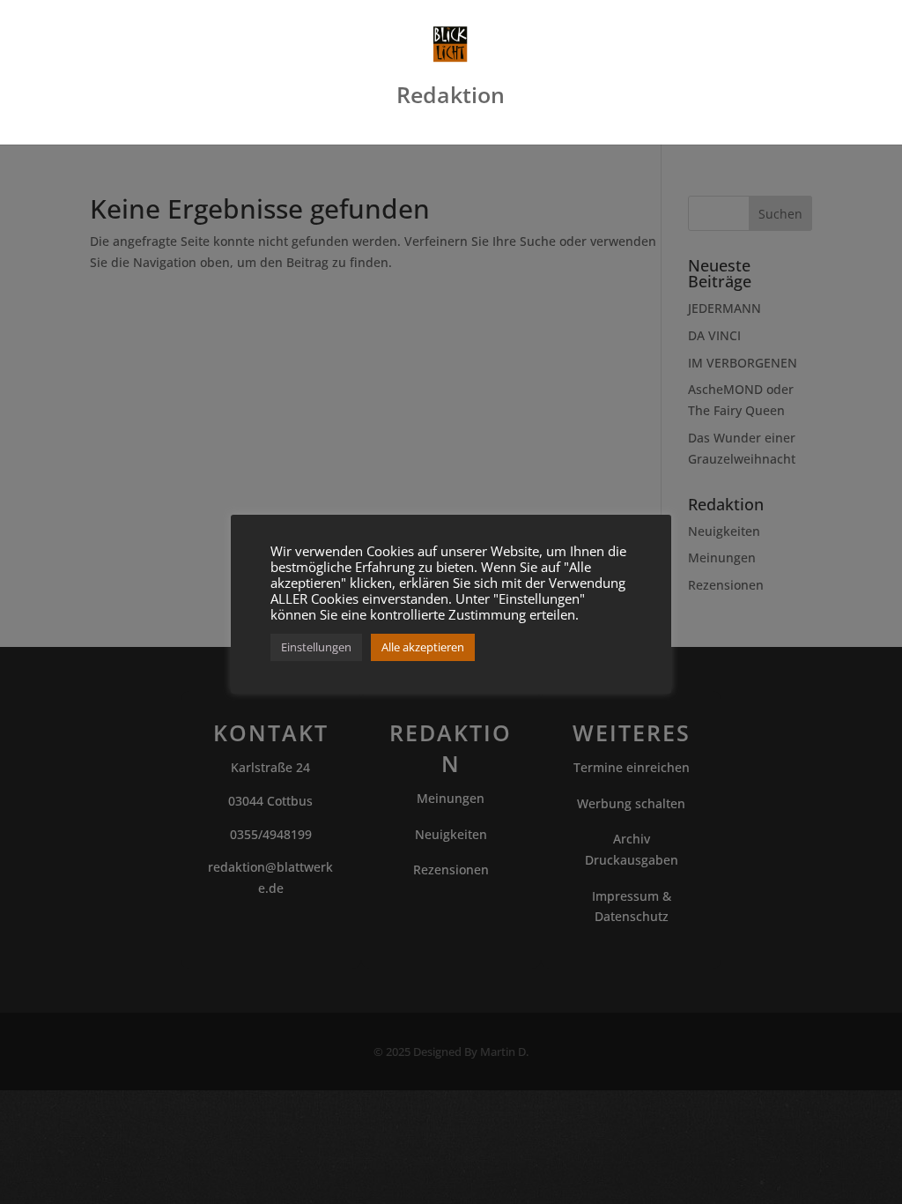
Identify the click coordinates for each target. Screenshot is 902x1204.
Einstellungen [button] (316, 647)
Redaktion (450, 98)
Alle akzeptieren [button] (422, 647)
